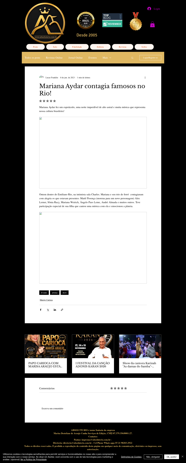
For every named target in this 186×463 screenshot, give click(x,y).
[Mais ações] (145, 77)
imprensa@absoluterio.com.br (96, 439)
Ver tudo (157, 329)
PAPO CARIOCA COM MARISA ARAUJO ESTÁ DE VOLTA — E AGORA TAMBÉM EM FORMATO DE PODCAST (44, 365)
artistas (55, 292)
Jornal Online (75, 57)
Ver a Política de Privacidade (33, 459)
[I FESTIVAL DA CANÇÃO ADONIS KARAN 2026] (93, 346)
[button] (152, 24)
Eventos (92, 57)
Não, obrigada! (153, 456)
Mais (105, 57)
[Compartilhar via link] (62, 309)
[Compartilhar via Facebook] (40, 309)
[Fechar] (182, 457)
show (64, 292)
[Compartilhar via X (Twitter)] (47, 309)
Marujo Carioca (46, 300)
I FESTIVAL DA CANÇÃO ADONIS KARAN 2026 (93, 365)
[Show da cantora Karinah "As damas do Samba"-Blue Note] (140, 346)
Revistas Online (54, 57)
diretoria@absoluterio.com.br (77, 442)
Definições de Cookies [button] (131, 456)
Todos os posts (32, 57)
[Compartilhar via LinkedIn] (54, 309)
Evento (44, 292)
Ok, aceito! (172, 456)
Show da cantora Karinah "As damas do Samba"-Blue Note (139, 365)
